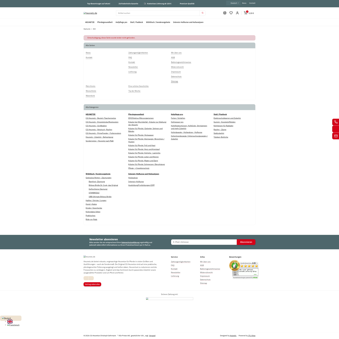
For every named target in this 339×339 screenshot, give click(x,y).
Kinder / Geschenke (94, 208)
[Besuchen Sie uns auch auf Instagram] (91, 278)
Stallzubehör (219, 133)
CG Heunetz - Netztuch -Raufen (99, 129)
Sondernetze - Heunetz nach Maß (99, 141)
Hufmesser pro (177, 122)
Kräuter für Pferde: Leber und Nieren (143, 157)
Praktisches (90, 215)
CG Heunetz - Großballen (96, 126)
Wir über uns (205, 262)
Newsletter (175, 272)
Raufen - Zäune (220, 129)
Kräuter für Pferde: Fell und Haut (141, 145)
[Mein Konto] (237, 13)
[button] (231, 13)
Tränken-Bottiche (221, 137)
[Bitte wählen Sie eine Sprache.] (6, 318)
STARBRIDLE (94, 193)
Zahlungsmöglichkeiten (180, 262)
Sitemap (203, 283)
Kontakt (252, 3)
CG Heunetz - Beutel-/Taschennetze (101, 118)
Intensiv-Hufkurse (136, 181)
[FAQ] (225, 13)
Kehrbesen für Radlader (223, 126)
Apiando (233, 336)
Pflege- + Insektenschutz (138, 168)
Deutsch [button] (234, 3)
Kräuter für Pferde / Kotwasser (141, 135)
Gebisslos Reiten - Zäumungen (98, 178)
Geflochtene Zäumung (98, 189)
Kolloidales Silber (93, 212)
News (244, 3)
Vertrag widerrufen (92, 284)
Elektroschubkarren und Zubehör (227, 118)
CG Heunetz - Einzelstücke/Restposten (102, 122)
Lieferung (175, 276)
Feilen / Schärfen (178, 118)
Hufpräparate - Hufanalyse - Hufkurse (186, 132)
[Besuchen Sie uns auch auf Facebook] (86, 278)
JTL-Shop (251, 336)
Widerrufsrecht (206, 272)
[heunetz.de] (90, 13)
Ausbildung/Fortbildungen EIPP (141, 185)
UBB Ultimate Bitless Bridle (100, 196)
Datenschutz (205, 279)
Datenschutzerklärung (130, 242)
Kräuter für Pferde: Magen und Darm (143, 160)
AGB (202, 265)
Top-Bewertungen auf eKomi (98, 3)
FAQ (172, 265)
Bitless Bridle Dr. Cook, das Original (103, 185)
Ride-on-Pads (91, 219)
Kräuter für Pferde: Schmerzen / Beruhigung (146, 164)
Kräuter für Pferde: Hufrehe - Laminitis (144, 153)
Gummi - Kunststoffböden (224, 122)
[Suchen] (203, 13)
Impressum (205, 276)
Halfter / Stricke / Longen (96, 200)
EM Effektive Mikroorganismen (141, 118)
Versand (152, 336)
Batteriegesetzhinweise (210, 269)
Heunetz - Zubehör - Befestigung (99, 137)
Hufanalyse (133, 178)
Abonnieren (246, 242)
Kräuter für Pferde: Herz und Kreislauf (144, 149)
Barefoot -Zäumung (97, 181)
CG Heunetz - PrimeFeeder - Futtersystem (103, 133)
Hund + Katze (91, 204)
